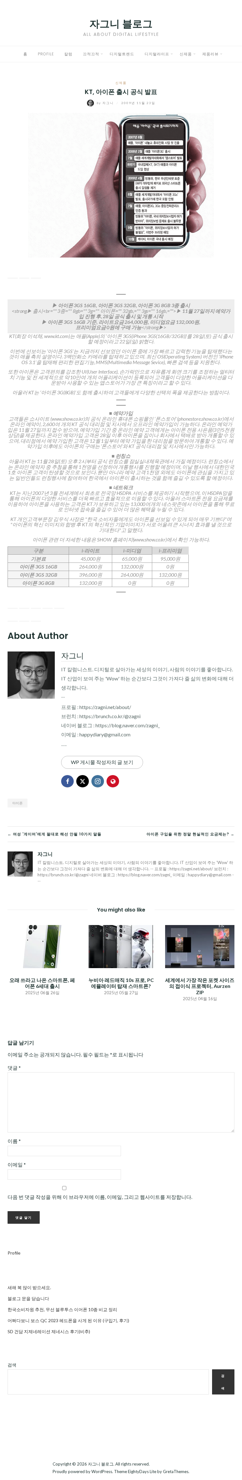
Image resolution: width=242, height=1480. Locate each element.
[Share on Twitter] (24, 273)
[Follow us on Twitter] (24, 603)
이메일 (17, 1164)
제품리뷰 (210, 54)
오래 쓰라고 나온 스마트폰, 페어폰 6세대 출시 (42, 983)
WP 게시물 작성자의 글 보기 (102, 762)
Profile (46, 54)
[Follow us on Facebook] (13, 603)
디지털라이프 (157, 54)
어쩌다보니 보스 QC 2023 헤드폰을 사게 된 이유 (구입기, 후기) (68, 1320)
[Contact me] (59, 603)
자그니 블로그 (121, 24)
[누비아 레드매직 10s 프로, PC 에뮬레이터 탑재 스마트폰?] (121, 946)
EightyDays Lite (142, 1471)
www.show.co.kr (68, 419)
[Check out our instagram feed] (48, 603)
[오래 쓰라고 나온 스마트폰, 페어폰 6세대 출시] (42, 946)
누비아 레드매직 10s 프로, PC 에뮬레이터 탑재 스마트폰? (121, 983)
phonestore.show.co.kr (200, 419)
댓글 (14, 1068)
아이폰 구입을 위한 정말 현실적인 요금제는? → (190, 834)
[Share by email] (36, 273)
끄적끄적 (91, 54)
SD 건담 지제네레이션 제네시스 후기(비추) (49, 1331)
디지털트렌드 (122, 54)
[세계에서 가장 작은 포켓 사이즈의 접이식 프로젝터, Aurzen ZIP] (199, 946)
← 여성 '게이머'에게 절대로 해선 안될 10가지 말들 (54, 834)
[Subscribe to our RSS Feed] (36, 603)
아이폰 (17, 803)
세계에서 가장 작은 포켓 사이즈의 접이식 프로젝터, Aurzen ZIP (199, 986)
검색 (12, 1364)
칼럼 (68, 54)
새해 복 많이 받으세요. (29, 1287)
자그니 (106, 103)
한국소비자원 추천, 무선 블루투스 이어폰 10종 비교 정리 (62, 1309)
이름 (14, 1141)
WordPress (101, 1471)
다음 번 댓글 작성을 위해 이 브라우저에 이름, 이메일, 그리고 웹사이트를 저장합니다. (100, 1197)
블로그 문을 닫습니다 (28, 1298)
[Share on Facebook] (13, 273)
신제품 (186, 54)
